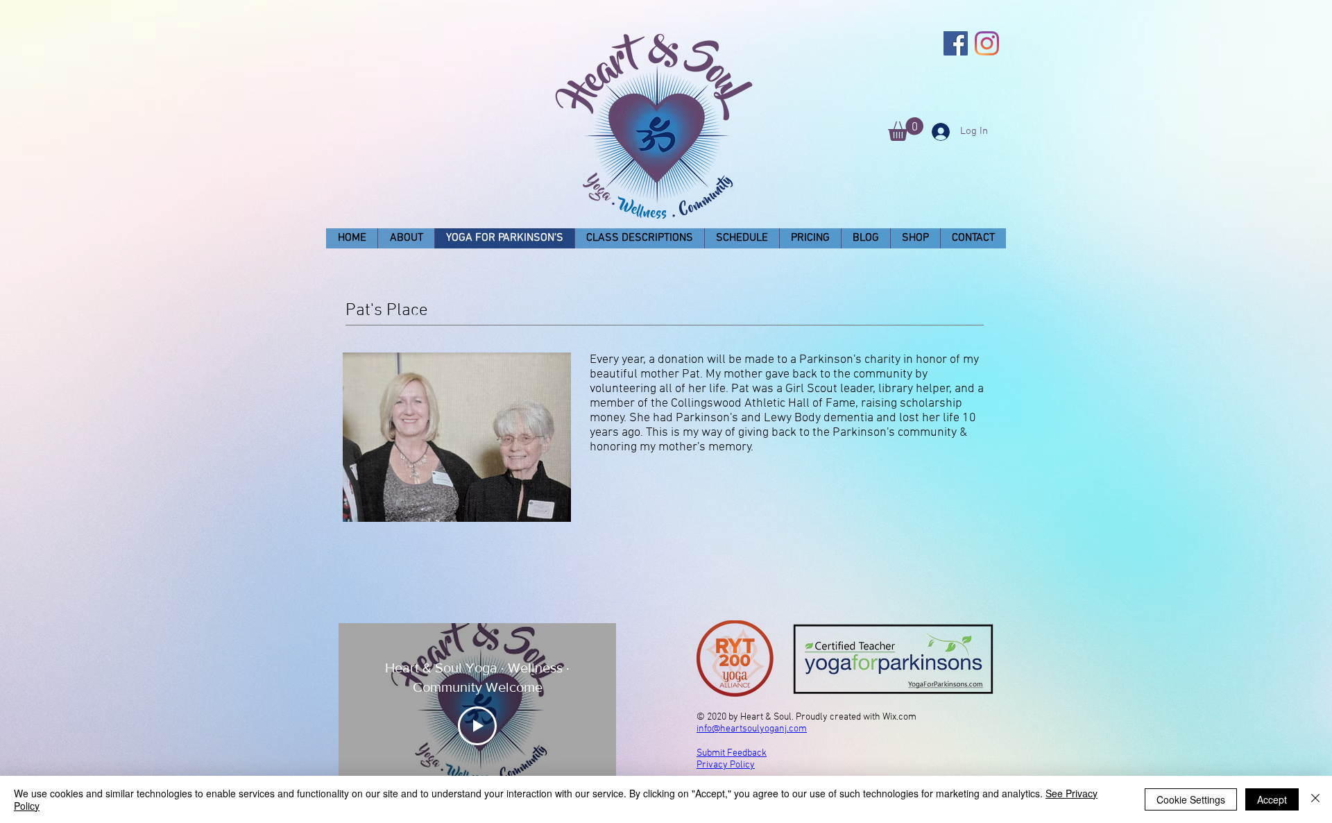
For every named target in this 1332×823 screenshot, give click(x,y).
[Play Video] (477, 725)
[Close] (1315, 799)
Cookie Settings (1190, 799)
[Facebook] (956, 43)
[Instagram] (987, 43)
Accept (1272, 799)
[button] (905, 129)
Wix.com (899, 717)
